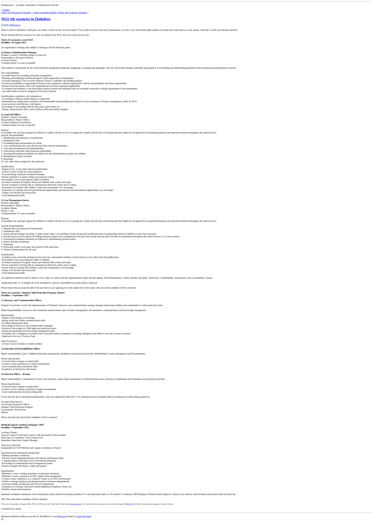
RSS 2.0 (129, 504)
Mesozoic (62, 516)
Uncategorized (76, 504)
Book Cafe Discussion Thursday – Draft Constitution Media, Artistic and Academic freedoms (44, 12)
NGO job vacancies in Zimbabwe (26, 19)
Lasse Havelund (83, 516)
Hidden (6, 10)
